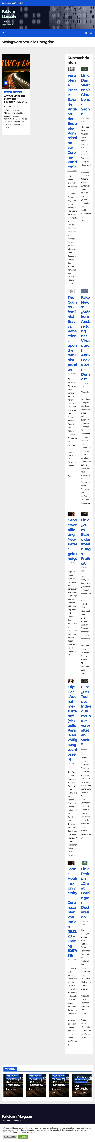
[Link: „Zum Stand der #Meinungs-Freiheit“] (84, 514)
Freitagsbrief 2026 (12, 1078)
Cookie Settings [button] (10, 1137)
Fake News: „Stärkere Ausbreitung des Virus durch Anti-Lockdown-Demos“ (85, 338)
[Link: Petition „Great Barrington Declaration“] (84, 863)
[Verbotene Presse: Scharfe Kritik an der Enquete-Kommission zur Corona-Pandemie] (71, 69)
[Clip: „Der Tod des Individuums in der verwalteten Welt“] (84, 681)
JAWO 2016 (8, 92)
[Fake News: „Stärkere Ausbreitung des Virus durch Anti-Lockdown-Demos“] (84, 291)
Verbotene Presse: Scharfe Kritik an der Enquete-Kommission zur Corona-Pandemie (72, 121)
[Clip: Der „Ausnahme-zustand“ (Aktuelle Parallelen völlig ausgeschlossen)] (71, 681)
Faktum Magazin (17, 1116)
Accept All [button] (23, 1137)
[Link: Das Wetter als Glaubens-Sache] (84, 69)
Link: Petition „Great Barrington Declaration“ (85, 893)
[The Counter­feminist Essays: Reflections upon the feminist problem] (71, 291)
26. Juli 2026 (82, 1093)
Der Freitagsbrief (12, 1075)
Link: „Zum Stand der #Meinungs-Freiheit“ (85, 542)
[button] (86, 33)
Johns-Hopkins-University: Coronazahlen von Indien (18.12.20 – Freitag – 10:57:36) (72, 912)
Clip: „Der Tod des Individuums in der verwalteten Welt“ (86, 716)
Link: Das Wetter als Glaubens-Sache (85, 94)
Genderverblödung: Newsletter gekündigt (72, 539)
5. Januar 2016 (12, 106)
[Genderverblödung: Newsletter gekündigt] (71, 514)
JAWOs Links (17, 92)
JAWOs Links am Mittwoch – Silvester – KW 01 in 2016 (15, 100)
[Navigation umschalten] (91, 33)
